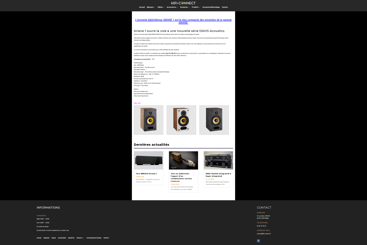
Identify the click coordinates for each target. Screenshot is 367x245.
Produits (195, 7)
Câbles (160, 7)
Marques (150, 7)
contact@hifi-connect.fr (264, 234)
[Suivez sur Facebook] (258, 240)
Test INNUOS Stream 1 (146, 174)
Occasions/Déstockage (211, 7)
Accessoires (171, 7)
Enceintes (184, 7)
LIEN (153, 59)
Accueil (142, 7)
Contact (225, 7)
